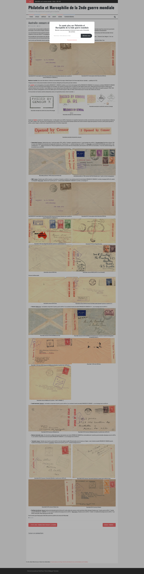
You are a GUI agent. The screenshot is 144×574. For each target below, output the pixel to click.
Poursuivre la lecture (72, 40)
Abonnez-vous (86, 35)
